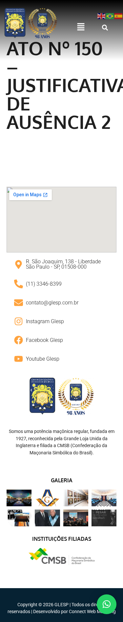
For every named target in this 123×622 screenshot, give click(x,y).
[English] (101, 15)
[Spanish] (118, 15)
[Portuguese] (110, 15)
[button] (81, 27)
